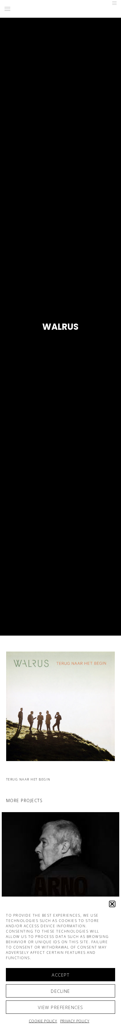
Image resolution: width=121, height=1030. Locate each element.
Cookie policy (43, 1021)
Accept (60, 975)
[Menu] (112, 3)
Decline (60, 991)
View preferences (60, 1007)
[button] (112, 904)
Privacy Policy (74, 1021)
